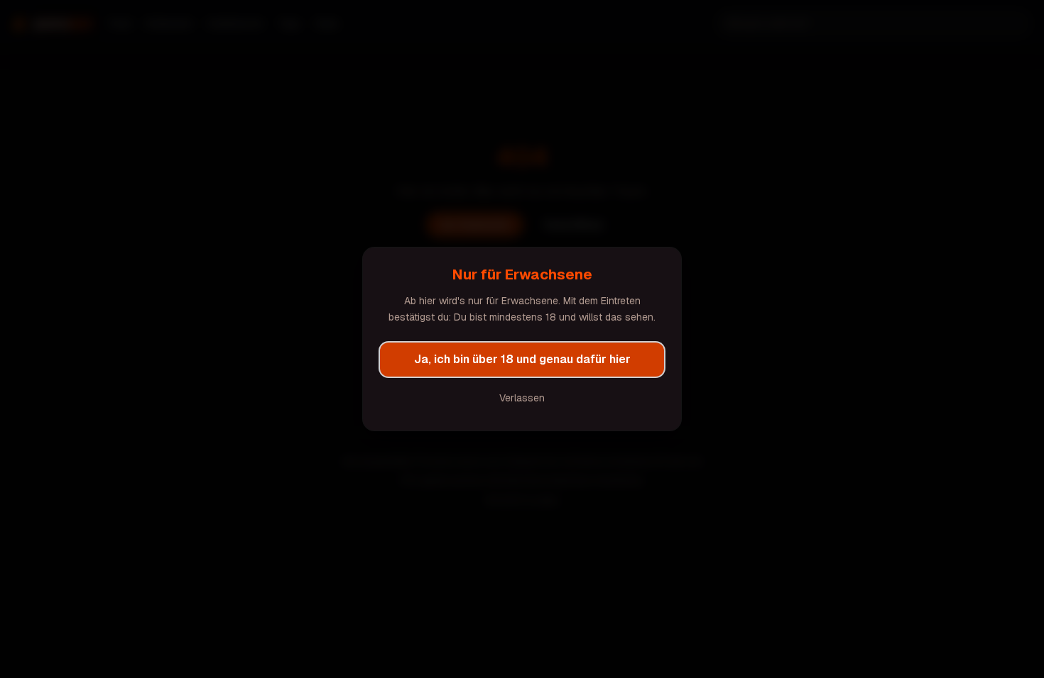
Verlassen (522, 397)
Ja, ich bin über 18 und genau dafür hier (522, 359)
